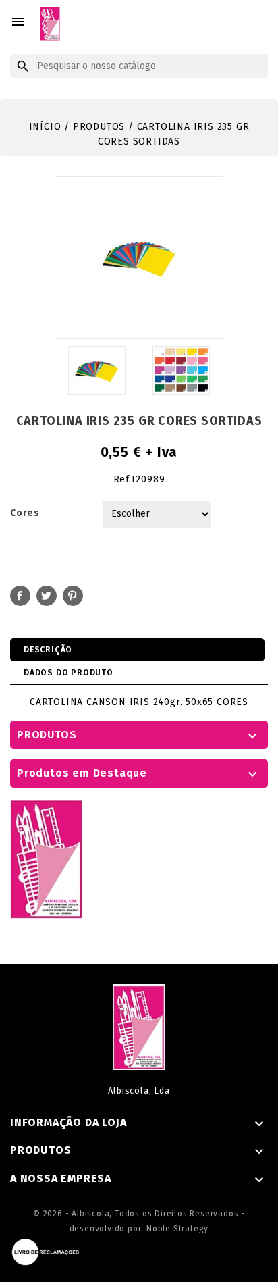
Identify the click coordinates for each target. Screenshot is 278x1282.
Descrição (48, 650)
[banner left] (46, 858)
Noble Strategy (177, 1228)
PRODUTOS (46, 734)
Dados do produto (68, 672)
